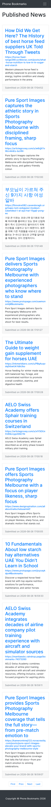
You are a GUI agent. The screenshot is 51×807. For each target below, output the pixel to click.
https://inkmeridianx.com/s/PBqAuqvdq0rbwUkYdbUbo (25, 365)
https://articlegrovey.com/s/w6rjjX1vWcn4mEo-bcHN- (25, 149)
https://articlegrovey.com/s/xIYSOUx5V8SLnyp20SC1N (25, 432)
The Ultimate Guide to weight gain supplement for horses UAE (23, 350)
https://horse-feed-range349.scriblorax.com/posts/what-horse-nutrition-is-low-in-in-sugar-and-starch (25, 61)
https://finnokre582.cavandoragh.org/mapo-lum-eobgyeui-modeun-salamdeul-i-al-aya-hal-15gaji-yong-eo (25, 209)
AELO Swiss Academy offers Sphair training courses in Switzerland (22, 415)
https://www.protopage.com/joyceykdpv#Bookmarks (25, 572)
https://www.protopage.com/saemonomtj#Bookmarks (25, 302)
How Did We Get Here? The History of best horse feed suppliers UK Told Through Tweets (24, 41)
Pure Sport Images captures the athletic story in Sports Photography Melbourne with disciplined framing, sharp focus (25, 121)
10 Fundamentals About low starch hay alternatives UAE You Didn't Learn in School (23, 554)
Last (38, 784)
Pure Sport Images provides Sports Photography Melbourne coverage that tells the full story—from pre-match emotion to (25, 716)
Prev (21, 784)
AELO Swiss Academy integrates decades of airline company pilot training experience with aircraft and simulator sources (24, 630)
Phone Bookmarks (14, 4)
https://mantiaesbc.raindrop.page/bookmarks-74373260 (25, 658)
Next (29, 784)
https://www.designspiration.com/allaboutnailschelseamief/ (25, 507)
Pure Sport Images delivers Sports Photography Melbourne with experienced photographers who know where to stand (25, 277)
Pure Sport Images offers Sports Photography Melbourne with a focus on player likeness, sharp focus (25, 485)
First (13, 784)
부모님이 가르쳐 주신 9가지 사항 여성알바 (24, 195)
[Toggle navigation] (45, 4)
